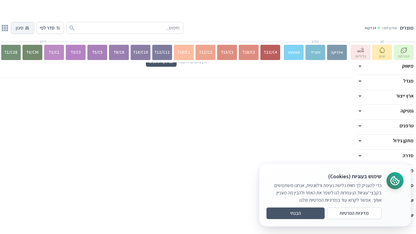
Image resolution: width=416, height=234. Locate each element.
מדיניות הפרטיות (354, 213)
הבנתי (295, 213)
